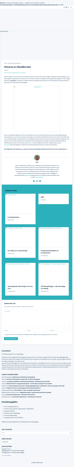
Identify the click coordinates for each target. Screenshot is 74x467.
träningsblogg (61, 357)
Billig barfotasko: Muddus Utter (10, 392)
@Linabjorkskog (13, 415)
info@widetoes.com (13, 406)
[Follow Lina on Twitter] (37, 181)
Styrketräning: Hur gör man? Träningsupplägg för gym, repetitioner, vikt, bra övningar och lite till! (36, 386)
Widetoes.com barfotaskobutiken (10, 422)
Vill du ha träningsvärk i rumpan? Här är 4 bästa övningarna (23, 379)
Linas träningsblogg (15, 413)
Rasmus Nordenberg (7, 390)
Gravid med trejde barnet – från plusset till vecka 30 (20, 394)
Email (29, 330)
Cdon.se (31, 143)
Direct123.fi (7, 145)
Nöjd (42, 197)
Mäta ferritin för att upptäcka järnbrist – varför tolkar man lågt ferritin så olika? (29, 383)
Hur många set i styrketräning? (17, 250)
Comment (8, 311)
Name (7, 330)
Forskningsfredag (13, 217)
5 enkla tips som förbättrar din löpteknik (23, 377)
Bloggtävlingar (8, 72)
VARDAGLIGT (23, 72)
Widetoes (27, 175)
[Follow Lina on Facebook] (34, 181)
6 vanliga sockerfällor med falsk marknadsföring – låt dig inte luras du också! (28, 381)
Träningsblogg (16, 72)
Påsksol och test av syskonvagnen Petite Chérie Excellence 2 (24, 388)
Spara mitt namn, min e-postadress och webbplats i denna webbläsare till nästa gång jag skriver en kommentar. (31, 334)
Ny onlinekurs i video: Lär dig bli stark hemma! (27, 390)
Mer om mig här (39, 177)
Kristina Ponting (6, 377)
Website (52, 330)
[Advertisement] (37, 19)
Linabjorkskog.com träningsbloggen (29, 422)
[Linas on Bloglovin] (37, 449)
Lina (37, 162)
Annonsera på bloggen (7, 455)
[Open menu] (71, 7)
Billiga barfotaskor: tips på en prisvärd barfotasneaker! (35, 392)
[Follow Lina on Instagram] (40, 181)
